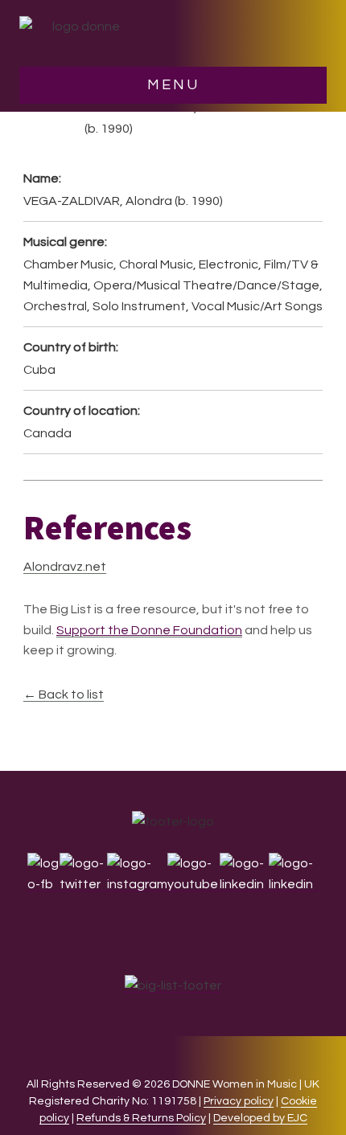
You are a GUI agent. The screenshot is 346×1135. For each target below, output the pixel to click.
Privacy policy (239, 1101)
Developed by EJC (260, 1118)
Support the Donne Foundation (149, 630)
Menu (173, 84)
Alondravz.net (64, 566)
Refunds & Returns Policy (141, 1118)
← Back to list (63, 694)
